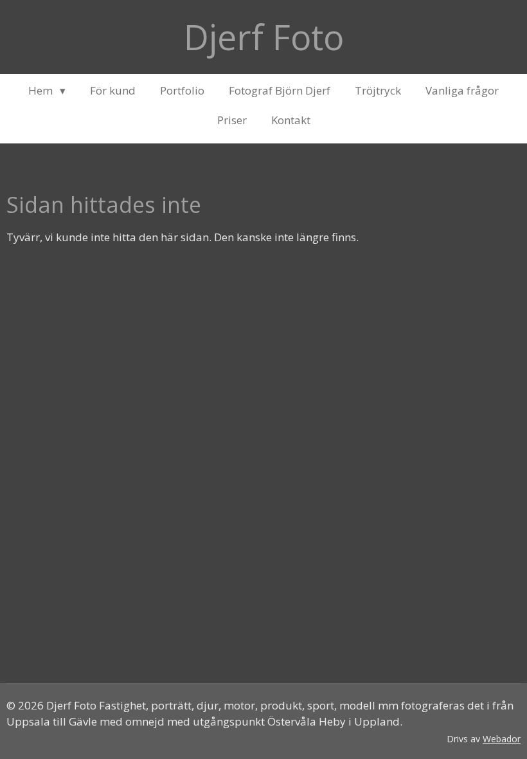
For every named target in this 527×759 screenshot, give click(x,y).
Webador (502, 739)
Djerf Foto (264, 36)
